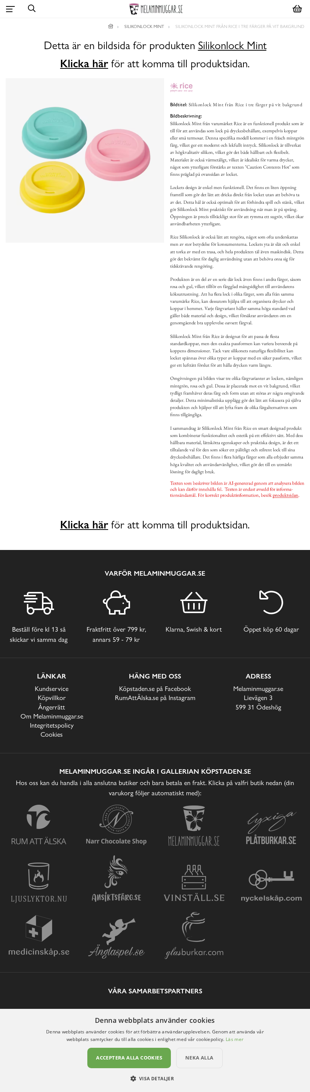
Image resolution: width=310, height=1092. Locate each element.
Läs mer (234, 1039)
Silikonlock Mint (232, 45)
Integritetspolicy (52, 725)
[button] (155, 1078)
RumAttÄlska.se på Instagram (155, 698)
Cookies (51, 734)
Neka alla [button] (199, 1057)
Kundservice (51, 688)
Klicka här (84, 63)
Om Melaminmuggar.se (51, 716)
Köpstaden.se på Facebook (155, 688)
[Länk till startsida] (110, 26)
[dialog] (155, 1050)
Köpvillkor (52, 698)
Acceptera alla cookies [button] (129, 1057)
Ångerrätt (51, 707)
